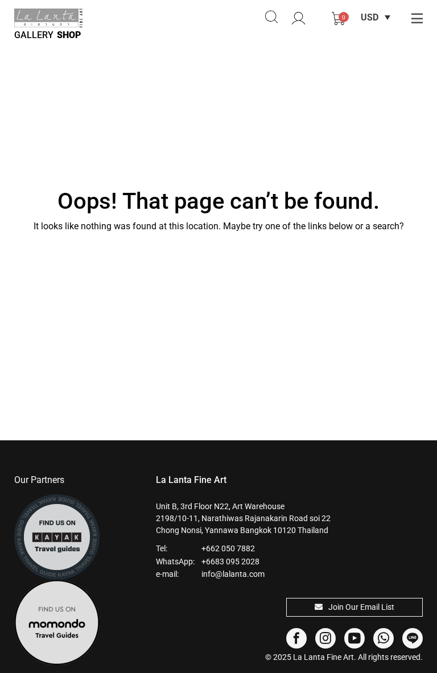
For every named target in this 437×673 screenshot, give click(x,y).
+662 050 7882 (228, 548)
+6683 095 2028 (230, 561)
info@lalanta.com (233, 574)
